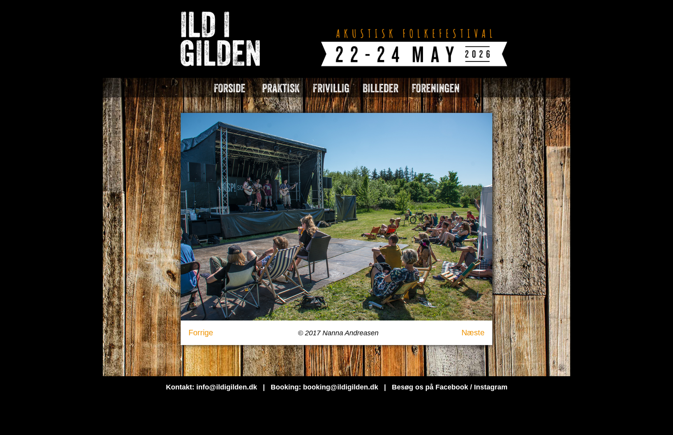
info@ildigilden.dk (226, 387)
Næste (473, 332)
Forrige (201, 332)
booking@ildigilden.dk (340, 387)
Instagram (490, 387)
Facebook (451, 387)
